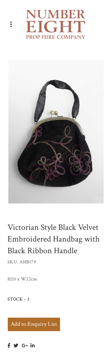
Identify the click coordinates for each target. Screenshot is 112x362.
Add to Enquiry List (34, 324)
